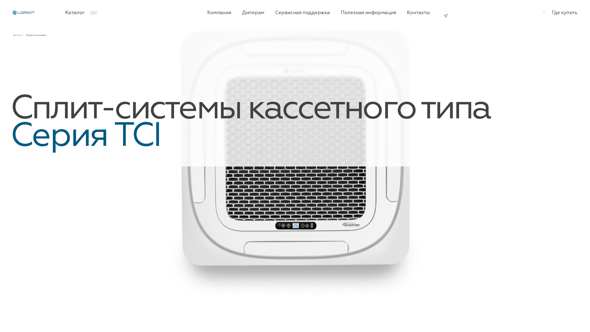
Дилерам (253, 12)
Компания (219, 12)
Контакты (418, 12)
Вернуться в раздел (36, 35)
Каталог (75, 12)
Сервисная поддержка (302, 12)
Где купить (564, 12)
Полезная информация (368, 12)
